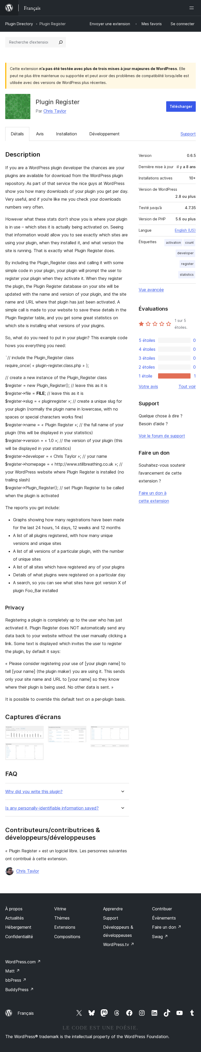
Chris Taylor (54, 111)
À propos (14, 908)
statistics (187, 275)
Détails (17, 133)
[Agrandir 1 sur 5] (36, 733)
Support (188, 133)
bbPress (15, 980)
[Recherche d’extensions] (60, 42)
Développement (104, 133)
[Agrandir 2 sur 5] (36, 750)
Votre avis (148, 386)
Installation (66, 133)
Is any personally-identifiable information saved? (52, 808)
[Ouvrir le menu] (192, 8)
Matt (12, 971)
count (189, 243)
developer (185, 253)
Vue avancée (151, 289)
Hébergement (18, 927)
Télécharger (181, 106)
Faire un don (166, 927)
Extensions (64, 927)
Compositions (67, 936)
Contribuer (162, 908)
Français (26, 1013)
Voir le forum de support (162, 435)
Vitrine (60, 908)
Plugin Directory (19, 24)
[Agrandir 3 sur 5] (79, 733)
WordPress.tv (118, 944)
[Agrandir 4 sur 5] (122, 733)
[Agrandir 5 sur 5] (122, 751)
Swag (160, 936)
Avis (40, 133)
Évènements (164, 918)
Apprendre (113, 908)
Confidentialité (19, 936)
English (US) (185, 230)
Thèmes (62, 918)
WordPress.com (23, 961)
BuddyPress (19, 989)
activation (173, 243)
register (187, 264)
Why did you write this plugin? (34, 791)
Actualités (14, 918)
